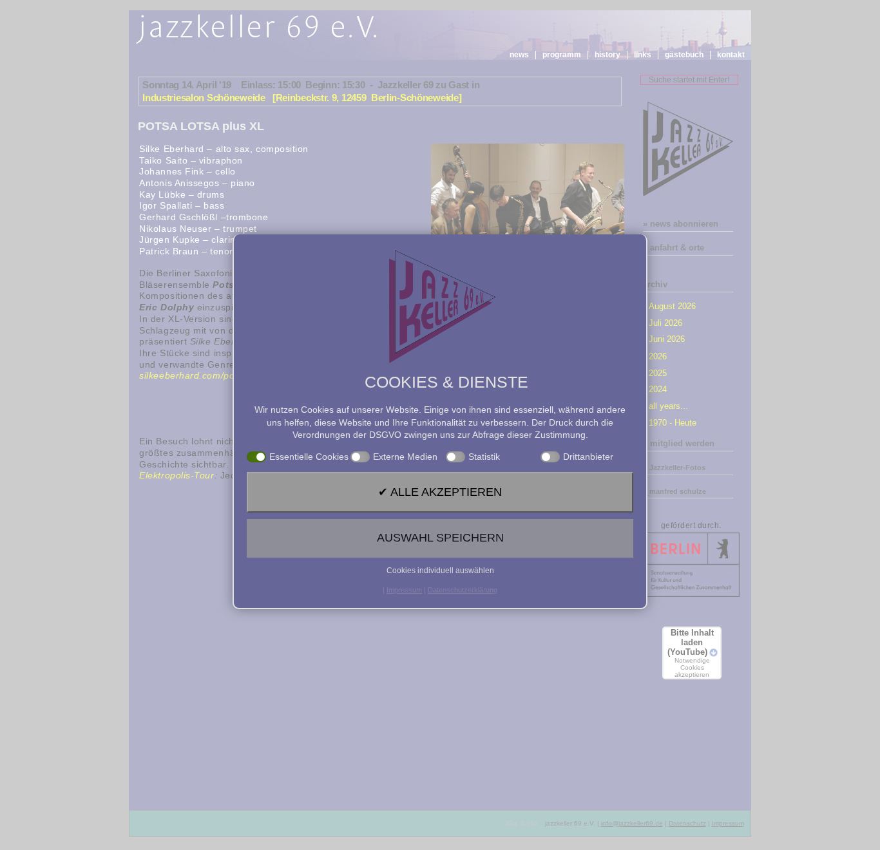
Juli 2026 (665, 323)
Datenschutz (687, 823)
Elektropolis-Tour (176, 475)
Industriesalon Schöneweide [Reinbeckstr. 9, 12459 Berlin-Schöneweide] (301, 97)
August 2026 (672, 306)
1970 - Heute (672, 423)
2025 (658, 373)
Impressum (728, 823)
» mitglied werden (678, 443)
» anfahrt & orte (673, 247)
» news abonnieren (680, 224)
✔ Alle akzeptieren (440, 492)
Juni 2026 (667, 339)
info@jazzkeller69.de (632, 823)
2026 (658, 356)
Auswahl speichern (440, 537)
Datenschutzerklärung (462, 590)
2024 (658, 389)
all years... (668, 406)
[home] (259, 29)
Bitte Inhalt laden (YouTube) (690, 653)
